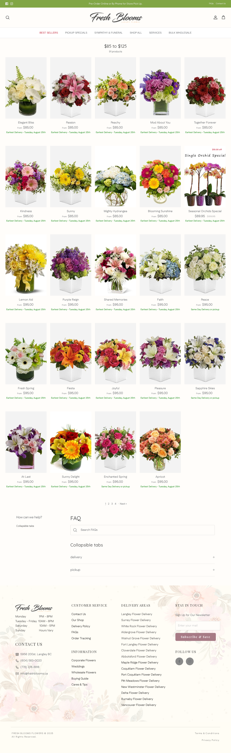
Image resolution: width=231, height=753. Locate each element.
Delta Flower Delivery (135, 693)
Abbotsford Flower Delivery (139, 657)
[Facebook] (6, 3)
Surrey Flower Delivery (136, 620)
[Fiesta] (70, 353)
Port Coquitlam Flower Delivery (141, 675)
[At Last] (26, 442)
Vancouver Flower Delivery (138, 705)
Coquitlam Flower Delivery (138, 669)
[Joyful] (115, 353)
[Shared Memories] (115, 265)
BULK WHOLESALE (180, 32)
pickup (75, 570)
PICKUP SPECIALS (76, 32)
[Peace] (205, 265)
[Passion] (70, 88)
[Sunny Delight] (70, 442)
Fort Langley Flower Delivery (139, 645)
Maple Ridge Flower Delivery (139, 663)
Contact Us (221, 3)
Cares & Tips (79, 685)
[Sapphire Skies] (205, 353)
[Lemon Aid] (26, 265)
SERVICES (155, 32)
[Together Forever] (205, 88)
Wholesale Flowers (83, 672)
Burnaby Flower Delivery (137, 699)
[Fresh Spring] (26, 353)
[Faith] (160, 265)
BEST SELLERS (49, 32)
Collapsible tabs (25, 526)
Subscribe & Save (195, 637)
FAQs (211, 3)
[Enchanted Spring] (115, 442)
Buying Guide (79, 679)
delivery (76, 557)
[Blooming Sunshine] (160, 176)
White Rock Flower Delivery (139, 626)
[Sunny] (70, 176)
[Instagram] (11, 3)
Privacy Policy (210, 740)
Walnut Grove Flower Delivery (140, 638)
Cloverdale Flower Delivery (138, 650)
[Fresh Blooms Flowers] (115, 17)
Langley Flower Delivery (136, 614)
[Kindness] (26, 176)
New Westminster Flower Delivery (143, 687)
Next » (123, 504)
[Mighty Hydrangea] (115, 176)
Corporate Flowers (83, 660)
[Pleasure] (160, 353)
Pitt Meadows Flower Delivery (140, 681)
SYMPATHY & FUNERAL (108, 32)
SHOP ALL (136, 32)
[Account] (215, 17)
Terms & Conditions (207, 733)
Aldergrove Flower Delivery (138, 632)
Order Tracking (81, 638)
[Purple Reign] (70, 265)
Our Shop (77, 620)
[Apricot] (160, 442)
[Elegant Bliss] (26, 88)
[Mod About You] (160, 88)
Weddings (77, 667)
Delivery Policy (80, 626)
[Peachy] (115, 88)
